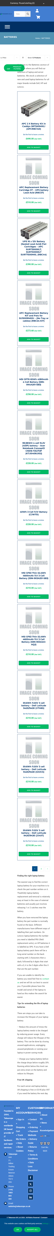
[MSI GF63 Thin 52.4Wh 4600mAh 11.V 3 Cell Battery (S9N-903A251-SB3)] (34, 544)
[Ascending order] (23, 57)
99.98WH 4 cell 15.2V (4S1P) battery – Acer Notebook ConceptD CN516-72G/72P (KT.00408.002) (33, 448)
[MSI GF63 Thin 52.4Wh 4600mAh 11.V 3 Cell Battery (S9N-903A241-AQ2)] (34, 607)
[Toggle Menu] (7, 26)
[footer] (6, 14)
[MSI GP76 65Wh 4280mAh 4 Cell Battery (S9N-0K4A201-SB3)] (34, 350)
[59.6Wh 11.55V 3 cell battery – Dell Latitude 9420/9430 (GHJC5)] (34, 737)
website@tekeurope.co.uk (19, 1206)
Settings (45, 1224)
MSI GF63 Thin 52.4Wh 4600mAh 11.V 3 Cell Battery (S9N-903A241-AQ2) (33, 640)
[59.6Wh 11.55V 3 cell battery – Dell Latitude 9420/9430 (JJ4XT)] (34, 801)
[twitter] (30, 1184)
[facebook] (30, 1177)
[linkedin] (30, 1197)
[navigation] (27, 3)
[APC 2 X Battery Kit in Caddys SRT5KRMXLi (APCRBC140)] (34, 94)
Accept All (32, 1230)
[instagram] (30, 1190)
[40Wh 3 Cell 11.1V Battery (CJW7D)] (34, 483)
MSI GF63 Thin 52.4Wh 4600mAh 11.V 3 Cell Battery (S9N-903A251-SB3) (33, 575)
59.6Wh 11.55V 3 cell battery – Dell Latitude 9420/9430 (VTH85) (33, 705)
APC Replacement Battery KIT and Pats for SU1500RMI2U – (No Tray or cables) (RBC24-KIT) (33, 317)
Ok (18, 1230)
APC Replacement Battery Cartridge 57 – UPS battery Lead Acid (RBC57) (33, 190)
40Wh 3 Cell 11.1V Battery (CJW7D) (33, 513)
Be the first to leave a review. (33, 135)
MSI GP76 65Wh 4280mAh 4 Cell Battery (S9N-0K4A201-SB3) (33, 382)
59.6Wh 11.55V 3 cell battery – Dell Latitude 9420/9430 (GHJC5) (33, 769)
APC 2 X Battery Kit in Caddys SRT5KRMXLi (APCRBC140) (34, 126)
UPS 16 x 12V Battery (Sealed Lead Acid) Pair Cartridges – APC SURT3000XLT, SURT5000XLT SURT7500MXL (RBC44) (34, 248)
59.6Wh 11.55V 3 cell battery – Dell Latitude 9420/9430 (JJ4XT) (33, 833)
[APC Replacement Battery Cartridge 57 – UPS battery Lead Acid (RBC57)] (34, 158)
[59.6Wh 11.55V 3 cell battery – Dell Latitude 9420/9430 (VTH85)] (34, 674)
